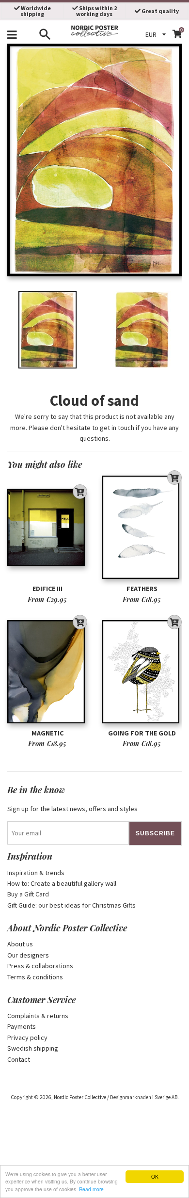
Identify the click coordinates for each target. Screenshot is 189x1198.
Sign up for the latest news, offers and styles (72, 808)
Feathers (142, 588)
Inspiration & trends (35, 872)
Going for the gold (142, 733)
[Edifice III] (47, 528)
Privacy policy (27, 1037)
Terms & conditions (35, 977)
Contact (18, 1059)
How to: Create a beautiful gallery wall (61, 883)
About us (20, 944)
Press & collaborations (40, 965)
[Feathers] (142, 528)
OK (154, 1176)
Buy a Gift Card (28, 894)
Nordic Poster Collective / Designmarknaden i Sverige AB (115, 1097)
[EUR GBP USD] (157, 34)
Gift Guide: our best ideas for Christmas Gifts (71, 905)
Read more (91, 1189)
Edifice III (47, 588)
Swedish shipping (32, 1048)
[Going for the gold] (142, 672)
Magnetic (47, 733)
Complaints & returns (37, 1015)
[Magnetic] (47, 672)
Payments (21, 1026)
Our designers (28, 955)
